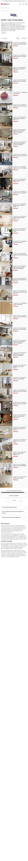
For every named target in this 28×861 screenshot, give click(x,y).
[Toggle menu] (26, 4)
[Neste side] (21, 500)
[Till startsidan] (5, 4)
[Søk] (1, 7)
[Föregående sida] (7, 500)
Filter (17, 38)
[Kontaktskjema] (20, 4)
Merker (3, 10)
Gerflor (7, 10)
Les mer (3, 32)
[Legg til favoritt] (11, 43)
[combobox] (14, 500)
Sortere (24, 38)
